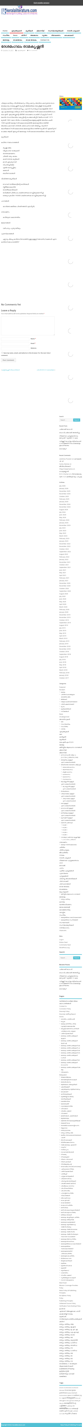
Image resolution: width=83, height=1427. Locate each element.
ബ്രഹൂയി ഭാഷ (65, 1198)
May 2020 (62, 602)
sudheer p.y (77, 1395)
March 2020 (63, 607)
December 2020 (64, 583)
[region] (29, 82)
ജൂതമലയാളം (65, 1118)
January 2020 (63, 612)
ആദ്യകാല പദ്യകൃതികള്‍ (69, 1084)
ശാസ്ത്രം (62, 912)
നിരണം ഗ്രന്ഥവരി (67, 1159)
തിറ (74, 1406)
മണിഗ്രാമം (64, 1207)
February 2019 (64, 641)
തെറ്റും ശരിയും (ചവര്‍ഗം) (68, 1343)
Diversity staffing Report (67, 1014)
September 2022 (65, 552)
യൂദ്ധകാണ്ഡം (66, 777)
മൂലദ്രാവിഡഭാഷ (66, 1265)
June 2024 (62, 515)
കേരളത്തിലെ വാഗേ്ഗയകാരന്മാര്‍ (71, 917)
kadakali (70, 1393)
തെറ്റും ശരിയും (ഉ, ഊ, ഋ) (68, 1329)
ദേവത (70, 1408)
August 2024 (63, 510)
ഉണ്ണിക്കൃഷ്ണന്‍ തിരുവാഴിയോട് (11, 370)
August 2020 (63, 594)
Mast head (62, 1283)
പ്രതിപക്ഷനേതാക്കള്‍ (67, 704)
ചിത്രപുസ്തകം (64, 850)
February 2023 (64, 538)
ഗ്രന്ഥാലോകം (76, 474)
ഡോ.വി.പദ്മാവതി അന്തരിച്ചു (69, 433)
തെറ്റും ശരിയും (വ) (66, 1361)
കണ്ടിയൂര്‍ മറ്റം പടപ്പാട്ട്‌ (74, 477)
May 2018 (62, 665)
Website (33, 348)
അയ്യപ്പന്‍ (77, 1400)
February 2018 (64, 673)
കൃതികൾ (29, 31)
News (15, 35)
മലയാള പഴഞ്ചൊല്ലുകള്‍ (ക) (70, 1045)
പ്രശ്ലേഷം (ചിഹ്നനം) (67, 1186)
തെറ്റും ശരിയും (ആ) (66, 1324)
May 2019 (62, 633)
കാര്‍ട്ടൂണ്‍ (62, 737)
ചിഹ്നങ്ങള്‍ (64, 1113)
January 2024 (63, 523)
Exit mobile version (41, 3)
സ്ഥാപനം (62, 930)
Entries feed (63, 942)
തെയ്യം (63, 1408)
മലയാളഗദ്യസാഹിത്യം (68, 1239)
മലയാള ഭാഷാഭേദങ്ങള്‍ (68, 1222)
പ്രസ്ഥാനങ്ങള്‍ (64, 884)
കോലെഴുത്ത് (65, 1104)
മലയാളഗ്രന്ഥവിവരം (67, 1241)
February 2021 (64, 578)
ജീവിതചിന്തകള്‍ (64, 466)
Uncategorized (64, 717)
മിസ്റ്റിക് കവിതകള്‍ (66, 1261)
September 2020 (65, 591)
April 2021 (62, 575)
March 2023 (63, 536)
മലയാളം (6, 40)
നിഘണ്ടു (63, 1154)
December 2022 (64, 544)
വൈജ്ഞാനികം (65, 910)
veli (79, 1398)
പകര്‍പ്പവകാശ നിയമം (67, 1169)
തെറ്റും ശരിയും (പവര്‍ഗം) (68, 1350)
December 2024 (64, 504)
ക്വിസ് (24, 35)
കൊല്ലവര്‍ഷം (65, 1101)
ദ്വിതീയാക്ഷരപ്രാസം (67, 1142)
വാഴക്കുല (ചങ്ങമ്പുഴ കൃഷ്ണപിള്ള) (70, 837)
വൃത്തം (44, 35)
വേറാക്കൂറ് (62, 449)
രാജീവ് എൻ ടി (64, 1411)
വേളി (70, 1411)
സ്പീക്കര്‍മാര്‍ (65, 711)
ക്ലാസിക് (40, 31)
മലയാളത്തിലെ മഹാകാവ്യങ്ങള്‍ (71, 1244)
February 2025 (64, 499)
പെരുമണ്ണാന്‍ (64, 471)
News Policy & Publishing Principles (71, 1425)
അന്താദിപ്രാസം (66, 1082)
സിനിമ (63, 729)
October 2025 (64, 496)
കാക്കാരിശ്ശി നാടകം (66, 1314)
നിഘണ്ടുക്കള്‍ (65, 1157)
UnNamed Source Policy (67, 1303)
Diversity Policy (64, 1011)
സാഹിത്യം (64, 726)
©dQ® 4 (65, 832)
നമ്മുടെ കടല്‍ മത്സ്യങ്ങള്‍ (69, 702)
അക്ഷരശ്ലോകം (66, 1077)
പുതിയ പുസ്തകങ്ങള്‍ (66, 871)
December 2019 (64, 615)
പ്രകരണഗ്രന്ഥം (66, 1179)
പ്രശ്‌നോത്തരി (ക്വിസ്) (68, 1183)
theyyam (70, 1397)
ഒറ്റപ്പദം (63, 1021)
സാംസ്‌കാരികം (65, 724)
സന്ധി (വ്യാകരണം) (67, 1280)
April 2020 (62, 604)
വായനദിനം (64, 1273)
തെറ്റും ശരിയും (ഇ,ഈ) (67, 1327)
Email (33, 343)
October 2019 (64, 620)
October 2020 (64, 588)
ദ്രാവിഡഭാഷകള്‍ (66, 1140)
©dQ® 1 (65, 825)
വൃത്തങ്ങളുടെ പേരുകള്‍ (68, 1278)
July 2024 (62, 512)
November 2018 (64, 649)
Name (33, 339)
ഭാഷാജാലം (17, 40)
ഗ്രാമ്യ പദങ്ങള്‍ (66, 1111)
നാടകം (61, 855)
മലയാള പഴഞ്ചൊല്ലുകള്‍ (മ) (70, 1060)
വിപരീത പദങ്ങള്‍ (66, 1275)
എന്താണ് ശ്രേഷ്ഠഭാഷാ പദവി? (69, 1311)
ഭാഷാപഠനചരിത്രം (67, 1205)
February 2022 (64, 557)
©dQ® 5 (65, 835)
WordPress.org (64, 947)
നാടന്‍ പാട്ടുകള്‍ (73, 31)
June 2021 (62, 570)
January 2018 (63, 675)
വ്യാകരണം (56, 35)
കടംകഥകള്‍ (68, 35)
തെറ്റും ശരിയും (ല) (66, 1358)
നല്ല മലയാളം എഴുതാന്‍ (68, 1145)
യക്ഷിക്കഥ (63, 1376)
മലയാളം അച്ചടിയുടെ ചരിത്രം (70, 1217)
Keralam (62, 690)
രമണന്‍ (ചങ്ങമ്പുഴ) (67, 823)
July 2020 (62, 596)
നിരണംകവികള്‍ (66, 1162)
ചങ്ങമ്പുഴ (69, 1406)
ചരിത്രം (62, 847)
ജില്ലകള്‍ (64, 699)
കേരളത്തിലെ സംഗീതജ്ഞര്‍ (69, 920)
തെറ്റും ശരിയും (65, 899)
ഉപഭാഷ (62, 1309)
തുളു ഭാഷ (64, 1128)
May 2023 (62, 533)
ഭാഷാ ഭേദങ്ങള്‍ (65, 1203)
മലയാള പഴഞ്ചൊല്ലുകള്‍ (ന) (70, 1053)
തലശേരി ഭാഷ (65, 1123)
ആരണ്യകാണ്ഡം (68, 769)
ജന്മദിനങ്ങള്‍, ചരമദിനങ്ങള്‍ (69, 1116)
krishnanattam (63, 1395)
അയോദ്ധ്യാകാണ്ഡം (69, 767)
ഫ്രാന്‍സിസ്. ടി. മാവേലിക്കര (45, 370)
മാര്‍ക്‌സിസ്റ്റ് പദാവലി (66, 1374)
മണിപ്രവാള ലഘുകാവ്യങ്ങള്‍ (70, 1210)
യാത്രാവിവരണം (65, 904)
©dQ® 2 (65, 827)
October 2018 (64, 651)
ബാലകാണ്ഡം (66, 774)
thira (77, 1398)
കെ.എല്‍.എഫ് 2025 (66, 742)
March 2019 (63, 638)
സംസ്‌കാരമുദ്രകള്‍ (55, 31)
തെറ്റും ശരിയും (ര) (65, 1356)
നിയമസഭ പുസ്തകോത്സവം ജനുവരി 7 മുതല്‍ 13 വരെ (68, 437)
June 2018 (62, 662)
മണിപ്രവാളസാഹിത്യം (68, 1212)
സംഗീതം (6, 35)
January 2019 (63, 644)
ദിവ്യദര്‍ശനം (65, 791)
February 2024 (64, 520)
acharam (61, 1387)
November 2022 (64, 546)
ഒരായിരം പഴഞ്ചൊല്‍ (68, 1019)
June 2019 (62, 630)
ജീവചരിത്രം (63, 853)
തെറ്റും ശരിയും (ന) (66, 1348)
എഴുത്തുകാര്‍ (16, 31)
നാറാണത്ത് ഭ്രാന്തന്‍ (67, 1152)
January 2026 (63, 488)
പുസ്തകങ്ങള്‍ (63, 876)
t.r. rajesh (62, 1398)
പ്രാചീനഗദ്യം (65, 1191)
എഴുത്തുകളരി (65, 1087)
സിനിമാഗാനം (64, 928)
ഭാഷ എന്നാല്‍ (65, 1200)
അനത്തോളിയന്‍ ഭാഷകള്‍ (69, 1080)
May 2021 (62, 573)
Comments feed (65, 945)
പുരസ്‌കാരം (63, 873)
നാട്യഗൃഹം (65, 1150)
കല (62, 722)
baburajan (62, 1390)
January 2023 (63, 541)
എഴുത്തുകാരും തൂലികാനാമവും (70, 1089)
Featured (62, 687)
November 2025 (64, 494)
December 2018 (64, 646)
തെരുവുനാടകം (65, 1130)
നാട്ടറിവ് (63, 1147)
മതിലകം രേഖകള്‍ (66, 1215)
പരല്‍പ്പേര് (64, 1174)
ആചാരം (61, 1403)
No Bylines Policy (65, 1295)
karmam (74, 1393)
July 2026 (62, 486)
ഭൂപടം (63, 706)
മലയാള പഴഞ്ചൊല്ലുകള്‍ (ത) (70, 1050)
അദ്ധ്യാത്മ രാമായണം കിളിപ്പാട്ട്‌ (71, 765)
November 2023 (64, 525)
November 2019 (64, 617)
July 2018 (62, 659)
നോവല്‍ (62, 865)
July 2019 (62, 628)
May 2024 (62, 517)
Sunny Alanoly (64, 464)
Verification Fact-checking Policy (70, 1306)
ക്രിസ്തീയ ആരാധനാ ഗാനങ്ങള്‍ (70, 747)
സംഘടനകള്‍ (64, 922)
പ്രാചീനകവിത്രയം (67, 1188)
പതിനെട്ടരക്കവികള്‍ (67, 1033)
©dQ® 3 (65, 830)
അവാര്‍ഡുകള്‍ (64, 719)
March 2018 (63, 670)
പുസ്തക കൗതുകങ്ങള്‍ (67, 1176)
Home (5, 31)
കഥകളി (67, 1403)
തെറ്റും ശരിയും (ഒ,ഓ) (67, 1335)
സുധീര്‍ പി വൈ (71, 1413)
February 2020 (64, 609)
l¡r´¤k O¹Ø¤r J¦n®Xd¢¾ (69, 839)
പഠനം (61, 868)
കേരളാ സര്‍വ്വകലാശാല (69, 845)
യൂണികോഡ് (65, 1270)
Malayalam (63, 1075)
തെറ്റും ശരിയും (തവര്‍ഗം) (68, 1345)
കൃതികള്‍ (62, 739)
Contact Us (44, 40)
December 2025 (64, 491)
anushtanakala (67, 1387)
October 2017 (64, 678)
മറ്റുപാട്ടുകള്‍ (63, 892)
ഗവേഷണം (63, 842)
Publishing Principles (66, 1301)
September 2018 (65, 654)
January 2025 (63, 502)
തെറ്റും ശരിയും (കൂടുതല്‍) (68, 1340)
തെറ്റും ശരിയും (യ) (66, 1353)
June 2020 (62, 599)
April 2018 (62, 667)
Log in (61, 940)
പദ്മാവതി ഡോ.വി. (66, 429)
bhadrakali (68, 1390)
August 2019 (63, 625)
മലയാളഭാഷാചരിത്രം (67, 1256)
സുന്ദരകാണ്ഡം (67, 779)
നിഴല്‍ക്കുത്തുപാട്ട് (66, 1164)
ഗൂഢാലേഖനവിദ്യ (67, 1106)
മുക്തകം (63, 1263)
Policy (61, 1298)
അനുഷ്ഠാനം (62, 1400)
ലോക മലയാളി (64, 907)
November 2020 (64, 586)
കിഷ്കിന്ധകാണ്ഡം (67, 772)
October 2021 (64, 565)
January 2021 (63, 581)
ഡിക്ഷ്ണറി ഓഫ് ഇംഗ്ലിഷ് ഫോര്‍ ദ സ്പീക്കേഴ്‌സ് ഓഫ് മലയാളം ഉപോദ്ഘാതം (70, 443)
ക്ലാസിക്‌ (62, 750)
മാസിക (62, 902)
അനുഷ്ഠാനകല (70, 1400)
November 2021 (64, 562)
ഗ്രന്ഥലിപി (64, 1109)
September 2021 (65, 567)
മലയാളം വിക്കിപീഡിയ (68, 1232)
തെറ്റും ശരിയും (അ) (67, 1133)
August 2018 (63, 657)
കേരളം (63, 692)
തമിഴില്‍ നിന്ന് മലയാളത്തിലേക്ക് (70, 1121)
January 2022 (63, 559)
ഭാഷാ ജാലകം (31, 40)
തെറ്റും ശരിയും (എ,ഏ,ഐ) (69, 1332)
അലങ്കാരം (34, 35)
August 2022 (63, 554)
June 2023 (62, 531)
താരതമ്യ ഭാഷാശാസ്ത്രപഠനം (70, 1125)
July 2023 (62, 528)
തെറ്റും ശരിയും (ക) (66, 1337)
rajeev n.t (70, 1395)
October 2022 (64, 549)
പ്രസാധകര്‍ (63, 881)
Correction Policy (65, 1009)
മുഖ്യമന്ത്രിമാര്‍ (66, 709)
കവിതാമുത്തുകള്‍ (66, 1094)
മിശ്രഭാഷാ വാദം (66, 1258)
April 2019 (62, 636)
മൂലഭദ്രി (63, 1268)
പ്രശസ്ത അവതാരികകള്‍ (68, 879)
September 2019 (65, 623)
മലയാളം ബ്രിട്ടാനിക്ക (67, 1220)
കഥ (60, 734)
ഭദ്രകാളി (75, 1408)
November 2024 (64, 507)
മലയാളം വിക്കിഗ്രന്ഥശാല (69, 1229)
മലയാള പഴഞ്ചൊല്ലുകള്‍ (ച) (70, 1048)
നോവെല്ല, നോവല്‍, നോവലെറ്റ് (71, 1166)
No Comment (33, 50)
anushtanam (75, 1387)
